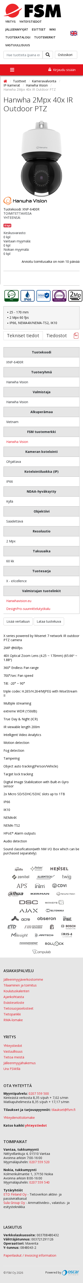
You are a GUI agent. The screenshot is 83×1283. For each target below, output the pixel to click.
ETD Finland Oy (15, 1194)
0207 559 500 (39, 1093)
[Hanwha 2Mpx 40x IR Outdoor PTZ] (41, 159)
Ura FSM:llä (11, 1069)
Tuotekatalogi (17, 37)
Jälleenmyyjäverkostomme (23, 979)
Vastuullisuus (17, 45)
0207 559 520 (39, 1162)
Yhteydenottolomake (19, 1117)
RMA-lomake (13, 1020)
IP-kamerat (12, 85)
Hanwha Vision (37, 85)
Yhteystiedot (30, 21)
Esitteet (39, 29)
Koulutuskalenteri (16, 991)
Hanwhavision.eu (18, 601)
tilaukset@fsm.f (63, 1109)
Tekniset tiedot (23, 335)
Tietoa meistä (13, 1057)
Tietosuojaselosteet (18, 1008)
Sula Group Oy (14, 1202)
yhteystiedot (36, 1125)
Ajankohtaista (13, 997)
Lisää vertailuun (18, 621)
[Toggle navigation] (12, 70)
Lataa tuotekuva (49, 621)
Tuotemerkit (45, 37)
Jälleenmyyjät (16, 29)
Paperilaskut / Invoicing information (29, 1255)
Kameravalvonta (44, 81)
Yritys (10, 21)
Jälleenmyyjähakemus (19, 1063)
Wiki (52, 29)
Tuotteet (20, 81)
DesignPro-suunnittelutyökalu (28, 608)
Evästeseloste (13, 1002)
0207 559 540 (39, 1182)
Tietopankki (12, 1014)
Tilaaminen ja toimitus (20, 985)
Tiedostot (56, 335)
